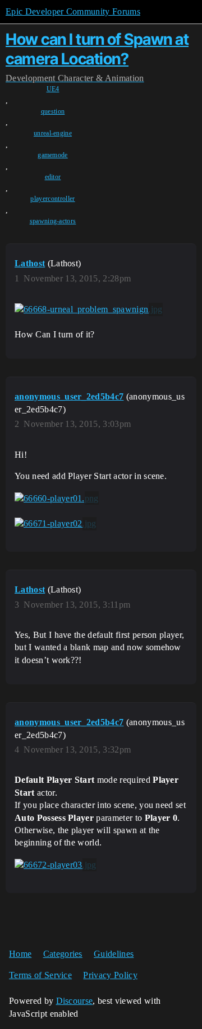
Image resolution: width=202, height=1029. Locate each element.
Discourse (74, 1000)
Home (20, 953)
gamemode (53, 155)
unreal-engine (53, 133)
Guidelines (114, 953)
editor (53, 177)
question (53, 111)
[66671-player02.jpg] (56, 523)
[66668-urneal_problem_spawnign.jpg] (89, 309)
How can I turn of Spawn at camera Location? (97, 49)
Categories (62, 953)
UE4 (53, 89)
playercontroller (52, 199)
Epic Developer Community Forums (73, 11)
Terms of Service (40, 975)
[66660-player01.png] (57, 498)
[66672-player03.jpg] (56, 865)
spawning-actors (53, 221)
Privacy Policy (110, 975)
